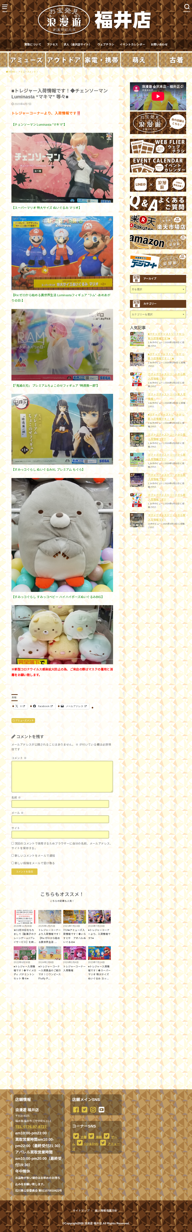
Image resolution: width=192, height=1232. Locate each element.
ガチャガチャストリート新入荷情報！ (167, 396)
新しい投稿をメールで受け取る (35, 863)
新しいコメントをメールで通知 (35, 855)
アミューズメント (24, 720)
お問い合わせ (159, 44)
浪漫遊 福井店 (93, 1223)
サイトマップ (81, 1210)
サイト (15, 828)
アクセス (52, 44)
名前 (16, 797)
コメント (19, 758)
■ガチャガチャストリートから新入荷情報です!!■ (166, 336)
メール (17, 812)
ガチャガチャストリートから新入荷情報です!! (167, 376)
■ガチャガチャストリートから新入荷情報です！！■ (166, 356)
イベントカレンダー (132, 44)
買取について (32, 44)
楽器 (98, 1137)
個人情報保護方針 (106, 1210)
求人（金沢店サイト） (78, 44)
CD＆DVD (91, 1144)
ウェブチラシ (105, 44)
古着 (83, 1137)
